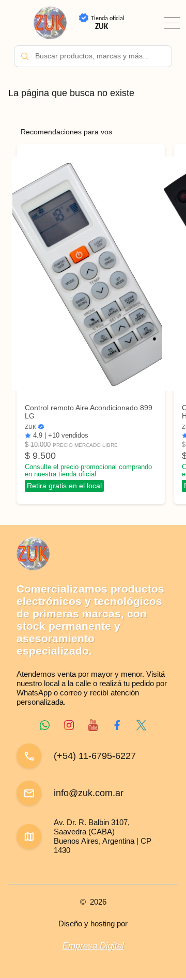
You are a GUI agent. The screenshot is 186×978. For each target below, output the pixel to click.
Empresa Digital (93, 946)
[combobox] (93, 56)
